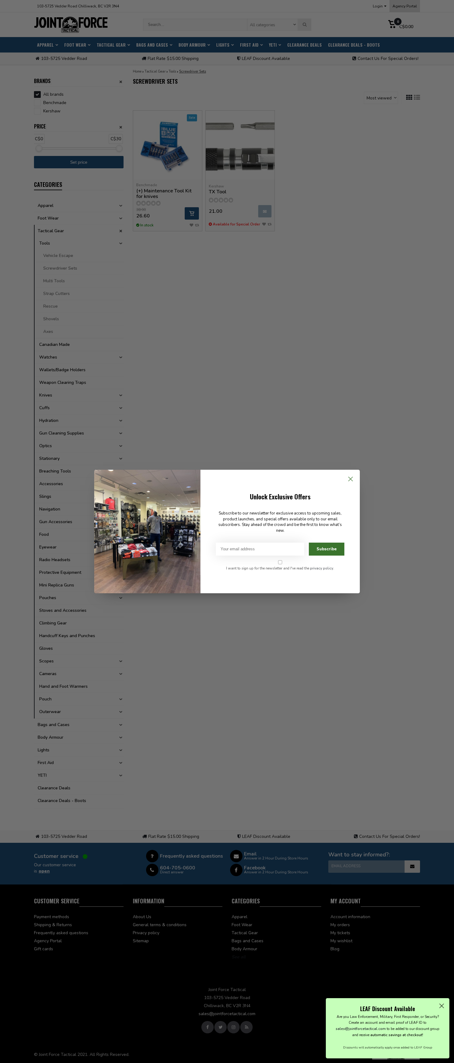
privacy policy (321, 568)
